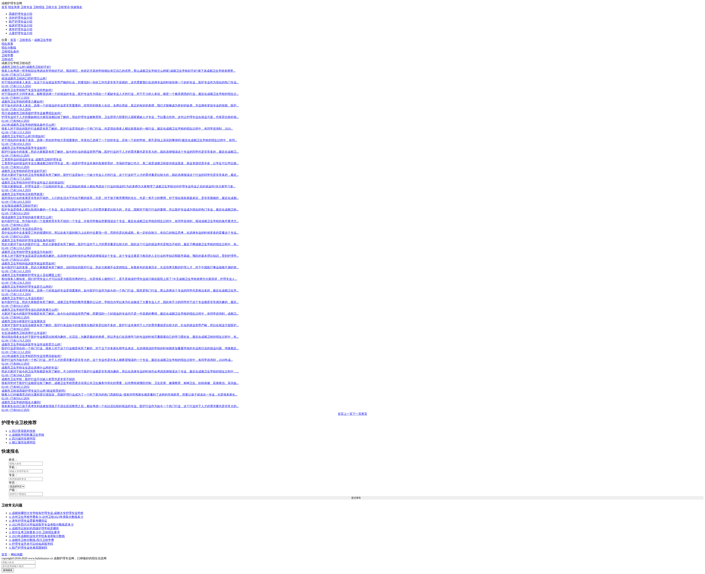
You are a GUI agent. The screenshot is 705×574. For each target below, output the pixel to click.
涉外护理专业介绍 (20, 17)
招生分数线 (8, 47)
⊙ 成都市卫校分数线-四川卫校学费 (31, 540)
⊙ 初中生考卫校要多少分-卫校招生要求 (34, 532)
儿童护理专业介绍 (20, 33)
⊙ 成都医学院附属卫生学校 (26, 434)
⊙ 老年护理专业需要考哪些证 (28, 520)
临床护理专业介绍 (20, 25)
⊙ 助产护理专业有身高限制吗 (28, 547)
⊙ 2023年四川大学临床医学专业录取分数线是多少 (41, 524)
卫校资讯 (64, 7)
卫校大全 (51, 7)
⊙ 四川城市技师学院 (22, 438)
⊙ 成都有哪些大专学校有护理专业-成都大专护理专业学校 (46, 513)
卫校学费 (7, 55)
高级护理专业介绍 (20, 13)
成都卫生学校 (43, 39)
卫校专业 (26, 7)
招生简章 (14, 7)
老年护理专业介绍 (20, 29)
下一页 (356, 413)
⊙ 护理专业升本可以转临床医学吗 (31, 543)
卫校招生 (39, 7)
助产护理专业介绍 (20, 21)
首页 (4, 7)
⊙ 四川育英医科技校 (22, 430)
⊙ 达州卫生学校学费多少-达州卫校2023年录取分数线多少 (46, 516)
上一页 (348, 413)
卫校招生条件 (10, 51)
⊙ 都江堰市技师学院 (22, 442)
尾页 (364, 413)
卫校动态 (7, 59)
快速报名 (76, 7)
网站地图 (17, 554)
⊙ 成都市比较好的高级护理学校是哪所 (34, 528)
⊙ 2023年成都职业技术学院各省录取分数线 (37, 536)
